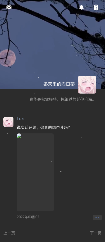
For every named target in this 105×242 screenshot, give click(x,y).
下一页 (96, 233)
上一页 (9, 233)
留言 (8, 7)
